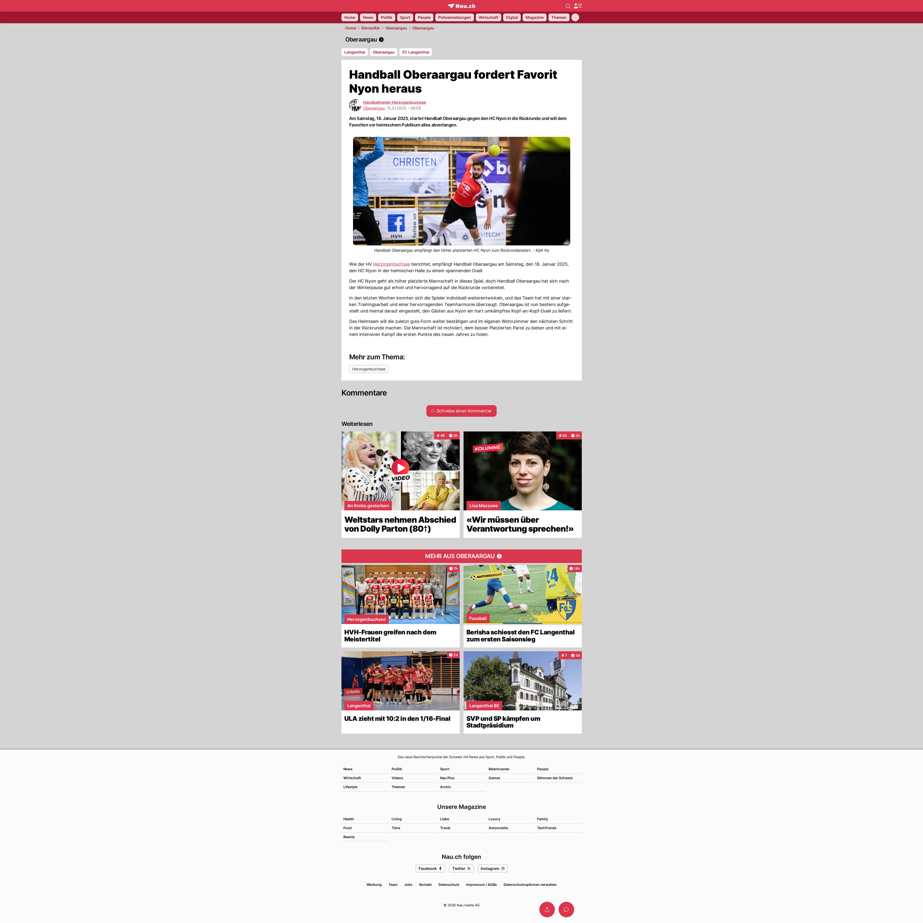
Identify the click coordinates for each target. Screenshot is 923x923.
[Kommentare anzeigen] (566, 909)
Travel (445, 828)
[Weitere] (575, 17)
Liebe (444, 819)
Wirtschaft (352, 778)
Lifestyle (350, 787)
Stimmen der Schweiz (555, 778)
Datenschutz (448, 884)
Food (347, 828)
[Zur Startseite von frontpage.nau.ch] (461, 6)
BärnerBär (370, 28)
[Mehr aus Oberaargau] (461, 556)
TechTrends (546, 828)
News (348, 769)
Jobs (408, 884)
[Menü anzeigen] (578, 6)
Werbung (374, 884)
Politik (397, 769)
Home (350, 28)
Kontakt (425, 884)
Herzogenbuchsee (391, 264)
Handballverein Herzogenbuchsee (394, 102)
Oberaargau (396, 28)
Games (494, 778)
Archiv (445, 787)
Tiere (396, 828)
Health (348, 819)
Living (397, 819)
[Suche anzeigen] (568, 6)
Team (393, 884)
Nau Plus (447, 778)
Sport (444, 769)
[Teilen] (547, 909)
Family (542, 819)
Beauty (349, 837)
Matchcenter (499, 769)
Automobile (498, 828)
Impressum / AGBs (481, 884)
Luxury (494, 819)
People (542, 769)
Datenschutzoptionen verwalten (530, 884)
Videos (397, 778)
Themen (398, 787)
